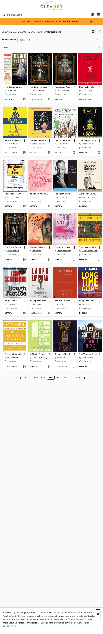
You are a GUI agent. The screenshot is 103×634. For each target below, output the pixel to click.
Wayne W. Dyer (12, 358)
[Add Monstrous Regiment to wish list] (24, 153)
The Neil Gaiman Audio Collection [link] (39, 247)
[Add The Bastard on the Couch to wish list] (24, 99)
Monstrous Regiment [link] (14, 140)
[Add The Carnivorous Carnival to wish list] (49, 99)
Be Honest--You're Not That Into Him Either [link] (39, 194)
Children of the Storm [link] (63, 354)
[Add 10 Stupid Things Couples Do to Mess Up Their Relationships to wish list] (49, 366)
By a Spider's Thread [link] (39, 301)
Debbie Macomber (64, 251)
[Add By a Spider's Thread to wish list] (49, 313)
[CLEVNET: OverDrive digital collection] (51, 5)
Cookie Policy (9, 626)
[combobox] (46, 15)
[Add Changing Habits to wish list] (74, 259)
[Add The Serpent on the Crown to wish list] (99, 153)
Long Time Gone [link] (86, 301)
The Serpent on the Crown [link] (88, 140)
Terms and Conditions (50, 612)
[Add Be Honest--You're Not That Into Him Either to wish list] (49, 206)
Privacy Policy (71, 612)
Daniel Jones (11, 90)
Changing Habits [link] (62, 247)
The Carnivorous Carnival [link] (39, 87)
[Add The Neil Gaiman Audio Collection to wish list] (49, 259)
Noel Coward (62, 197)
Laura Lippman (37, 304)
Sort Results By (9, 39)
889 (43, 377)
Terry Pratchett (12, 144)
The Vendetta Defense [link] (88, 354)
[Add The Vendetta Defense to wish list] (99, 366)
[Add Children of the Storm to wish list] (74, 366)
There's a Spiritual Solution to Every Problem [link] (14, 354)
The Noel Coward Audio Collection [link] (63, 194)
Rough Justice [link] (11, 301)
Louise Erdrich (62, 144)
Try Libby (26, 21)
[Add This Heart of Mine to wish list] (99, 259)
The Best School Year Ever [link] (39, 140)
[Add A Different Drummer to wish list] (99, 206)
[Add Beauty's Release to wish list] (74, 313)
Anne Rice (60, 304)
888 (36, 377)
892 (65, 377)
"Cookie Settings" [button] (76, 619)
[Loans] (93, 15)
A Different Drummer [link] (88, 194)
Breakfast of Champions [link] (88, 87)
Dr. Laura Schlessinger (40, 358)
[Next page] (84, 377)
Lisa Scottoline (12, 304)
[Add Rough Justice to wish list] (24, 313)
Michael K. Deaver (88, 197)
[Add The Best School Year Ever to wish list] (49, 153)
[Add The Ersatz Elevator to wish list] (24, 259)
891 (58, 377)
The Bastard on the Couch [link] (14, 87)
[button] (93, 32)
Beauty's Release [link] (62, 301)
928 (78, 377)
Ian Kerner (35, 197)
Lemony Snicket (38, 90)
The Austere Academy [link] (63, 87)
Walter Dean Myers (14, 197)
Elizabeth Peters (88, 144)
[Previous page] (20, 377)
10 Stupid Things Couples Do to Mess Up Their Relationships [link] (39, 354)
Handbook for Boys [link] (13, 194)
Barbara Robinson (38, 144)
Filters (6, 47)
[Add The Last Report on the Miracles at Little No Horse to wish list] (74, 153)
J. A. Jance (86, 304)
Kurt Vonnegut (87, 90)
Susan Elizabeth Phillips (90, 251)
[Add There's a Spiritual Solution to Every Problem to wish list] (24, 366)
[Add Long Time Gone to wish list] (99, 313)
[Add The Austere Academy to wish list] (74, 99)
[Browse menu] (98, 14)
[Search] (4, 15)
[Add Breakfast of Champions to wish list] (99, 99)
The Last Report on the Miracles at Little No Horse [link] (63, 140)
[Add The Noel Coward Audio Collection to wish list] (74, 206)
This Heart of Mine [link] (87, 247)
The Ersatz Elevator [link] (13, 247)
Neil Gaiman (36, 251)
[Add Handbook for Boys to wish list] (24, 206)
